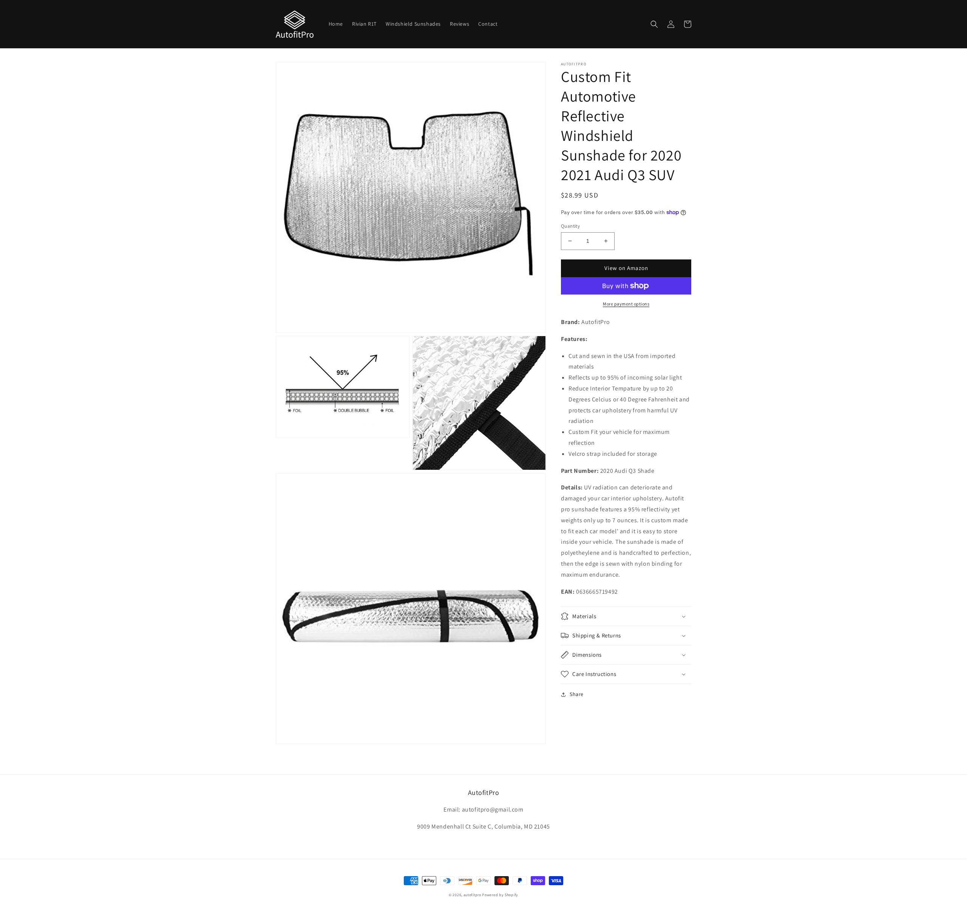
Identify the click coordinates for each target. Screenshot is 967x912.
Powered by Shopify (500, 894)
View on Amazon (626, 268)
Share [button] (577, 694)
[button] (654, 24)
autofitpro (472, 894)
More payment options (626, 304)
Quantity (570, 226)
